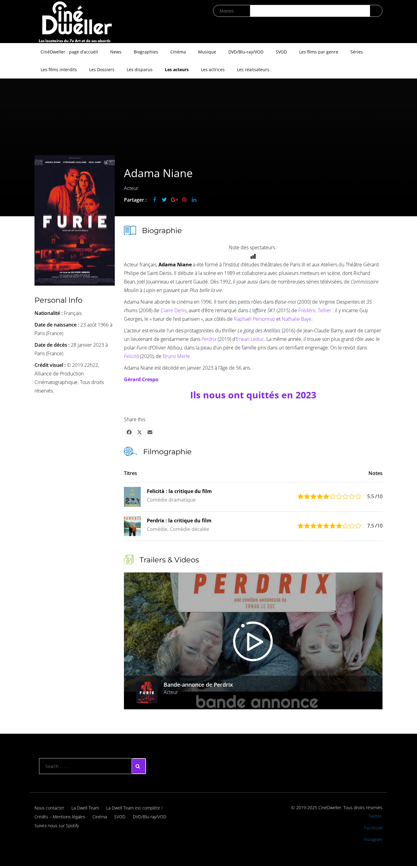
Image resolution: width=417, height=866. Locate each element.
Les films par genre (318, 52)
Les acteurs (177, 69)
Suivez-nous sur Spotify (56, 825)
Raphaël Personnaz (254, 319)
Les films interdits (59, 69)
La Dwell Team (85, 808)
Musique (207, 52)
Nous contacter (49, 808)
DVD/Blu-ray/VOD (245, 52)
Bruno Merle (176, 356)
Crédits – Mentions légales (59, 817)
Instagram (373, 839)
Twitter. (375, 816)
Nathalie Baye (296, 319)
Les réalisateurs (253, 69)
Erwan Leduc (250, 339)
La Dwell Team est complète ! (134, 808)
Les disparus (140, 69)
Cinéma (178, 52)
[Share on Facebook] (129, 432)
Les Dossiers (101, 69)
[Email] (149, 432)
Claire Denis (174, 310)
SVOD (281, 52)
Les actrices (213, 69)
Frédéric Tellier (315, 310)
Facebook (373, 828)
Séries (356, 52)
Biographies (146, 52)
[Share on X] (139, 432)
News (115, 52)
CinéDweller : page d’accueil (69, 52)
